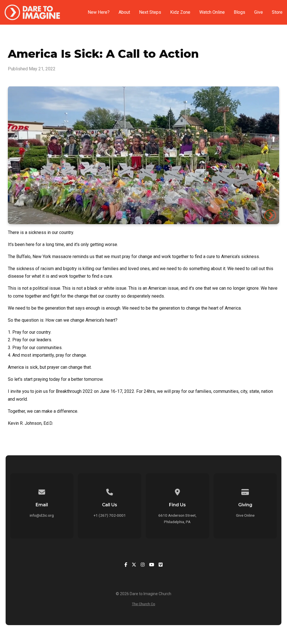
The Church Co (143, 604)
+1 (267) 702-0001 (110, 515)
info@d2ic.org (42, 515)
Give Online (245, 515)
